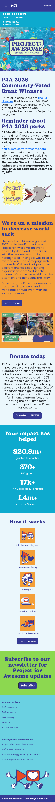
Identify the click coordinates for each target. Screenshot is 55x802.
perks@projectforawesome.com (24, 149)
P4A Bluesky (8, 717)
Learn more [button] (12, 303)
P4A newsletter (10, 707)
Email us (6, 722)
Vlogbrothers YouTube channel (17, 744)
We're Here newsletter (13, 749)
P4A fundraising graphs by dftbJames (21, 754)
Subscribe (28, 685)
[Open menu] (6, 6)
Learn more (27, 641)
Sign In (47, 5)
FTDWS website (10, 727)
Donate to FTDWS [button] (27, 415)
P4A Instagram (9, 712)
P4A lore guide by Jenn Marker (17, 759)
